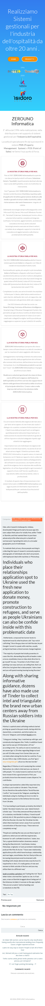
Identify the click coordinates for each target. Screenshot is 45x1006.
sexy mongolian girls (10, 762)
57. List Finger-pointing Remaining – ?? (22, 964)
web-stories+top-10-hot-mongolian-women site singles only (26, 519)
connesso (13, 919)
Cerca (22, 926)
